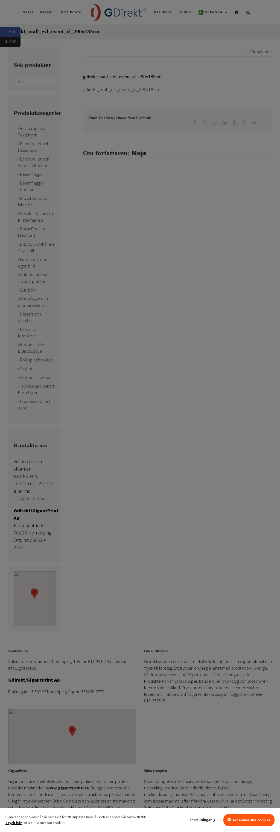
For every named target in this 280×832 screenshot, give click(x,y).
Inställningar (201, 820)
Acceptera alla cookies (251, 820)
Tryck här (13, 823)
